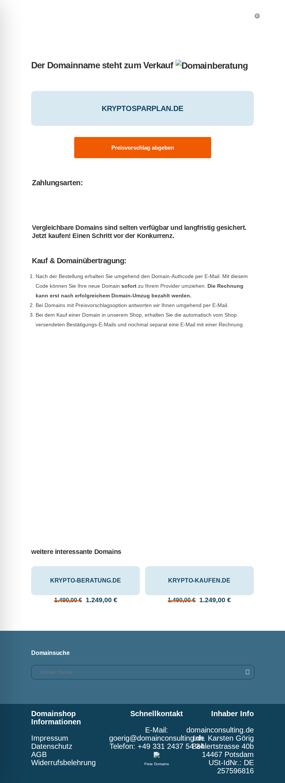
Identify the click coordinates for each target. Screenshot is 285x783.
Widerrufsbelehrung (63, 762)
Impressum (49, 738)
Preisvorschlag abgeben (142, 147)
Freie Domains (156, 764)
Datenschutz (51, 746)
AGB (39, 754)
